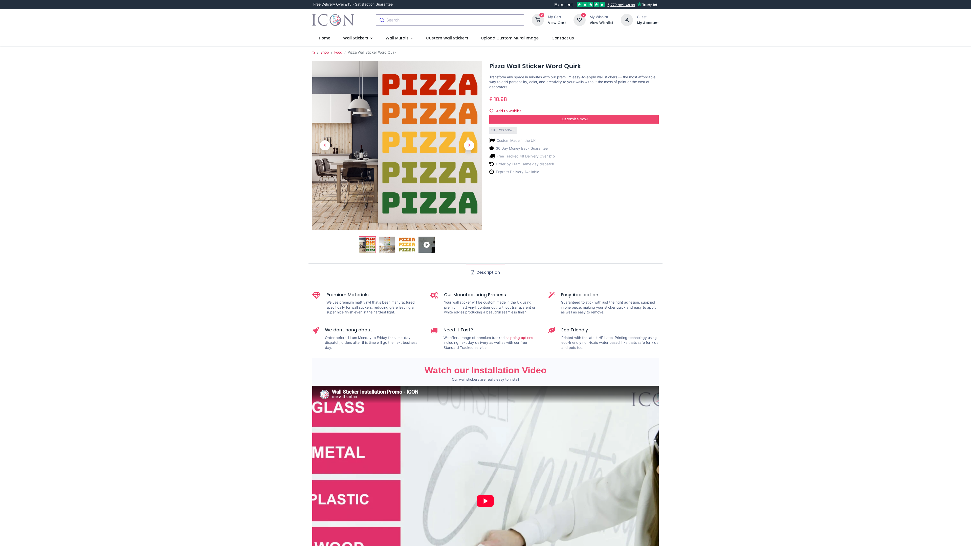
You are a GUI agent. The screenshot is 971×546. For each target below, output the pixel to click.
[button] (325, 145)
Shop (324, 52)
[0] (538, 19)
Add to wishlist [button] (508, 110)
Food (338, 52)
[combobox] (450, 20)
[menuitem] (324, 38)
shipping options (519, 337)
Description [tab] (487, 272)
